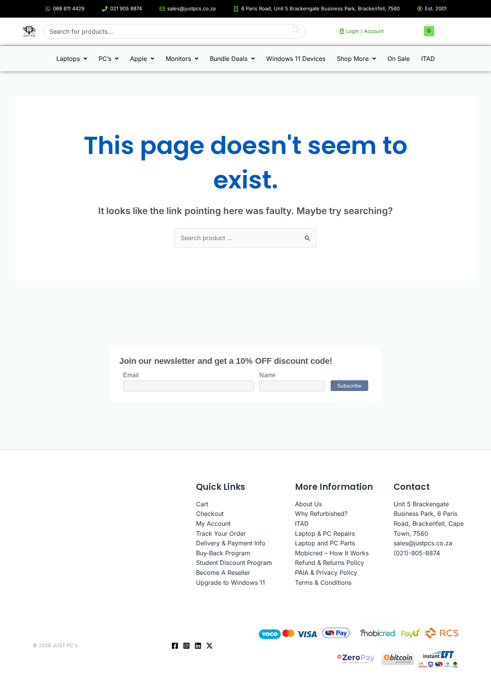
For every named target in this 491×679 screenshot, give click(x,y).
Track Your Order (221, 533)
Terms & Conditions (323, 582)
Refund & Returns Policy (329, 562)
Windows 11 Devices (295, 58)
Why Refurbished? (321, 513)
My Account (213, 523)
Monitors (178, 58)
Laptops (68, 58)
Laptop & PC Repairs (325, 533)
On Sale (398, 58)
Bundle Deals (228, 58)
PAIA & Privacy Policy (326, 572)
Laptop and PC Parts (325, 543)
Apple (138, 58)
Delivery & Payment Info (230, 543)
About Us (308, 504)
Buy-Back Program (223, 553)
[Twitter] (209, 645)
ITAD (428, 58)
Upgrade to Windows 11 (230, 582)
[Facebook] (174, 645)
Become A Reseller (223, 572)
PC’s (105, 58)
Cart (202, 504)
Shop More (353, 58)
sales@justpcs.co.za (423, 543)
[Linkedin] (197, 645)
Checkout (210, 513)
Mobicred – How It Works (332, 553)
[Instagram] (186, 645)
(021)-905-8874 (417, 553)
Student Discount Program (234, 562)
